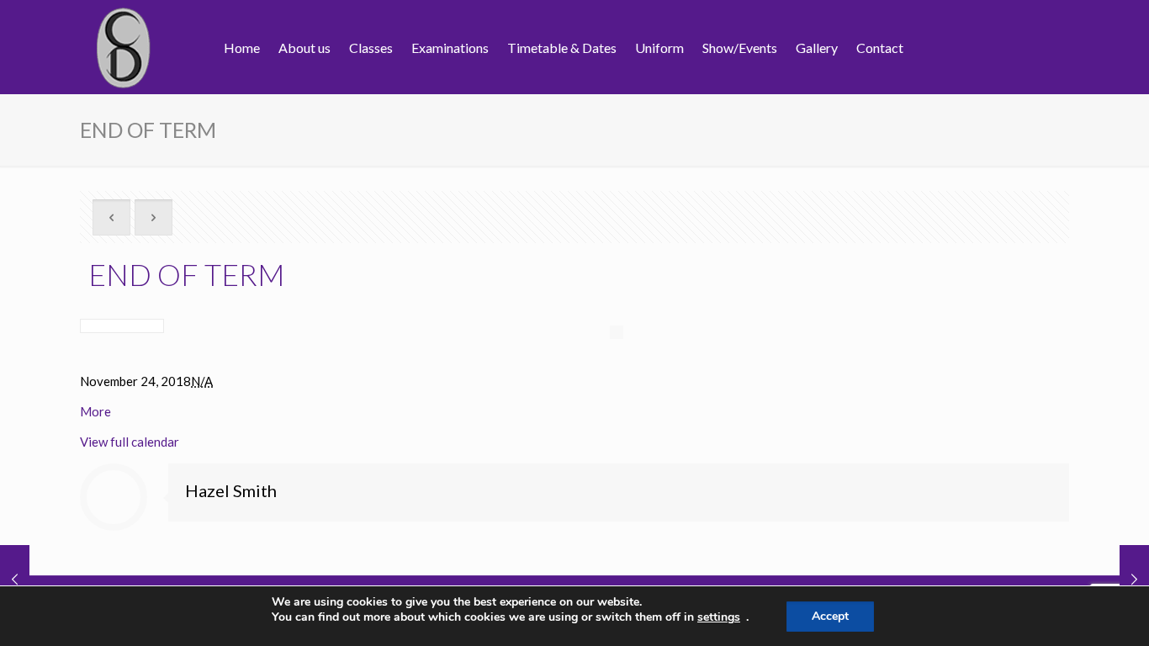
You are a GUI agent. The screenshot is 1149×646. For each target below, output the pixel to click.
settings (718, 617)
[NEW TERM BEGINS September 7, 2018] (1134, 578)
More (95, 411)
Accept (830, 616)
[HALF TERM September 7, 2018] (14, 578)
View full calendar (129, 441)
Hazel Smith (231, 490)
